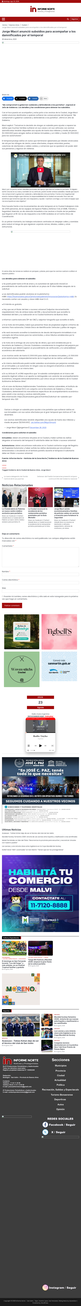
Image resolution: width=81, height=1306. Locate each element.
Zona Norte (22, 958)
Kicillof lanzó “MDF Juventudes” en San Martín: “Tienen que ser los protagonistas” (33, 850)
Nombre (6, 571)
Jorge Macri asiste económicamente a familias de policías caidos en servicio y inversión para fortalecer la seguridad (66, 513)
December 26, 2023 (38, 427)
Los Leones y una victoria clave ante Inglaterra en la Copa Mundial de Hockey (31, 846)
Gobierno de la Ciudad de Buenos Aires (24, 470)
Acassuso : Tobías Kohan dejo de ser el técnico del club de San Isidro (28, 833)
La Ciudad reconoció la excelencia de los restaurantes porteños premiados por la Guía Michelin (37, 513)
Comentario (8, 546)
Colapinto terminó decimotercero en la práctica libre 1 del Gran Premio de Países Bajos (66, 1046)
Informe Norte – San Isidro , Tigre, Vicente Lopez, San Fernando (37, 1301)
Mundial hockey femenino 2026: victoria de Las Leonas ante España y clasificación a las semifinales (39, 837)
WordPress (44, 1303)
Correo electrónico (10, 580)
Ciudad (4, 465)
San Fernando (6, 957)
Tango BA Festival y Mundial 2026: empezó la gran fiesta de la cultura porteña (40, 962)
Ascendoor (73, 1301)
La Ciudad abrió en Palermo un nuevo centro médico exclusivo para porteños (13, 511)
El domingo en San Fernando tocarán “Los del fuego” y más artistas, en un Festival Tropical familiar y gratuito (14, 964)
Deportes (5, 1038)
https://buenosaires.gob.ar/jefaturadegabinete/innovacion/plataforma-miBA (40, 296)
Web (4, 588)
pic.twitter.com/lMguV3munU (43, 422)
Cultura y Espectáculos (10, 958)
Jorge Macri (46, 470)
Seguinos (74, 19)
